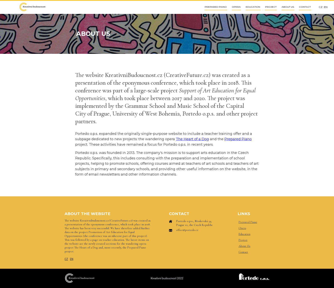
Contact (243, 252)
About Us (244, 246)
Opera (242, 228)
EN (71, 259)
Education (244, 234)
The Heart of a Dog (192, 139)
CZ (66, 259)
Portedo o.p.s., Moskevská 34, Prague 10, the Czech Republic (194, 223)
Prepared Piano (238, 139)
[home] (32, 7)
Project (243, 240)
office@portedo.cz (187, 230)
